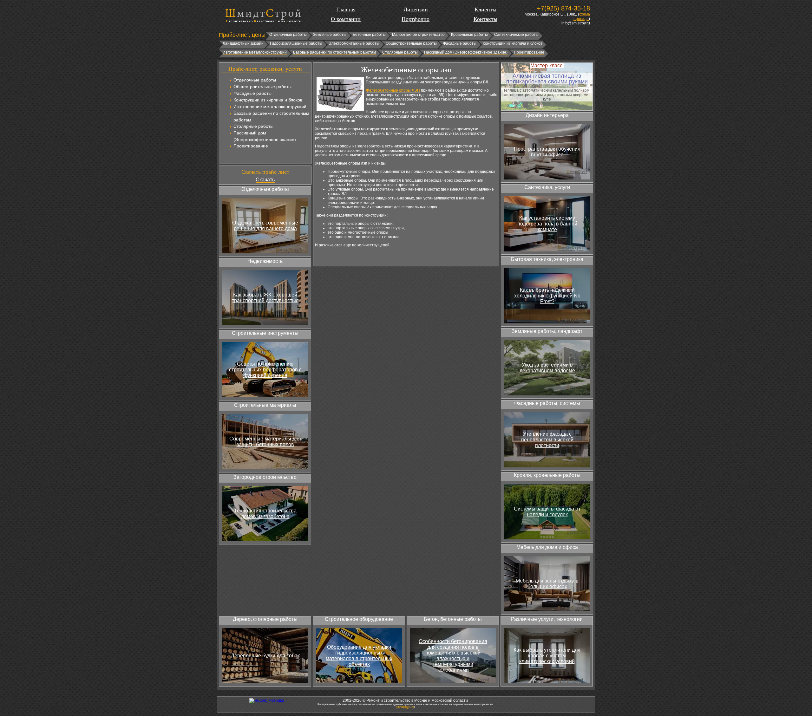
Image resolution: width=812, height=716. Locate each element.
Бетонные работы (369, 34)
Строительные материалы (265, 405)
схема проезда (581, 16)
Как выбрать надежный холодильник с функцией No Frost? (547, 295)
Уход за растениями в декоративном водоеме (547, 367)
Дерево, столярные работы (265, 619)
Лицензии (415, 9)
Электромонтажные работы (354, 43)
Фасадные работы (459, 43)
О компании (346, 19)
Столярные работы (400, 52)
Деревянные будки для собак (265, 655)
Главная (346, 9)
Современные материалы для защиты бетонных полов (265, 441)
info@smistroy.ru (575, 23)
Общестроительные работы (411, 43)
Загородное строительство (265, 477)
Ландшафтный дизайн (243, 43)
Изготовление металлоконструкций (255, 52)
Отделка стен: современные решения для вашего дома (265, 225)
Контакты (485, 19)
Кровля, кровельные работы (547, 475)
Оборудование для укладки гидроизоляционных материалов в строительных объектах (359, 655)
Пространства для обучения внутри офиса (547, 151)
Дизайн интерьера (547, 115)
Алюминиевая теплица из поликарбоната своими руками (547, 79)
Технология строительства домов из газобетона (265, 513)
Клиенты (485, 9)
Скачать (265, 179)
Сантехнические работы (516, 34)
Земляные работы (329, 34)
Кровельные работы (469, 34)
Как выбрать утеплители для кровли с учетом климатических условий (547, 655)
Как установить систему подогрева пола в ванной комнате (547, 223)
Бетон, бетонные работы (453, 619)
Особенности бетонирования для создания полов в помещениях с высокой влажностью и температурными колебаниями (453, 656)
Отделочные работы (288, 34)
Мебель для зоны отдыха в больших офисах (547, 583)
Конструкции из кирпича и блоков (512, 43)
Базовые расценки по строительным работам (334, 52)
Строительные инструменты (265, 333)
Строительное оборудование (359, 619)
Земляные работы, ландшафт (547, 331)
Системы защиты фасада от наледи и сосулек (547, 511)
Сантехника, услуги (547, 187)
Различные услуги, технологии (547, 619)
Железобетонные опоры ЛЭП (393, 90)
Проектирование (529, 52)
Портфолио (415, 19)
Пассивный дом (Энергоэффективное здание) (466, 52)
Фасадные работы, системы (547, 403)
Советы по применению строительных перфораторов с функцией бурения (265, 369)
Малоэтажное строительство (418, 34)
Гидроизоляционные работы (296, 43)
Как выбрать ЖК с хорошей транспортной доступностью (265, 297)
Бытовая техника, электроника (547, 259)
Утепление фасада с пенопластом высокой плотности (547, 439)
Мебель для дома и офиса (547, 547)
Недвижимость (265, 261)
